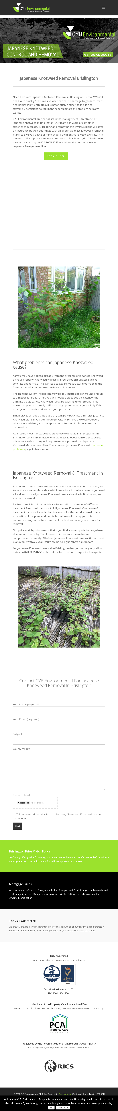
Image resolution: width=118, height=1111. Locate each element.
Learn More (63, 1108)
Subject (17, 734)
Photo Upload (21, 795)
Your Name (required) (26, 704)
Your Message (21, 749)
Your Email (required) (26, 719)
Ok (51, 1108)
